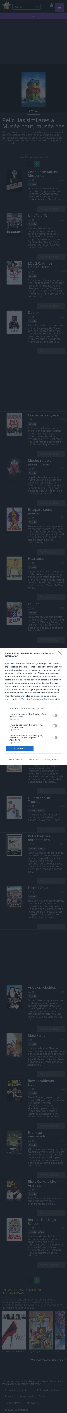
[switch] (55, 715)
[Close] (61, 654)
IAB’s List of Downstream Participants (37, 699)
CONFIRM (20, 748)
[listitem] (33, 708)
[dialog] (33, 706)
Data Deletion (16, 759)
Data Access (33, 759)
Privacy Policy (51, 759)
